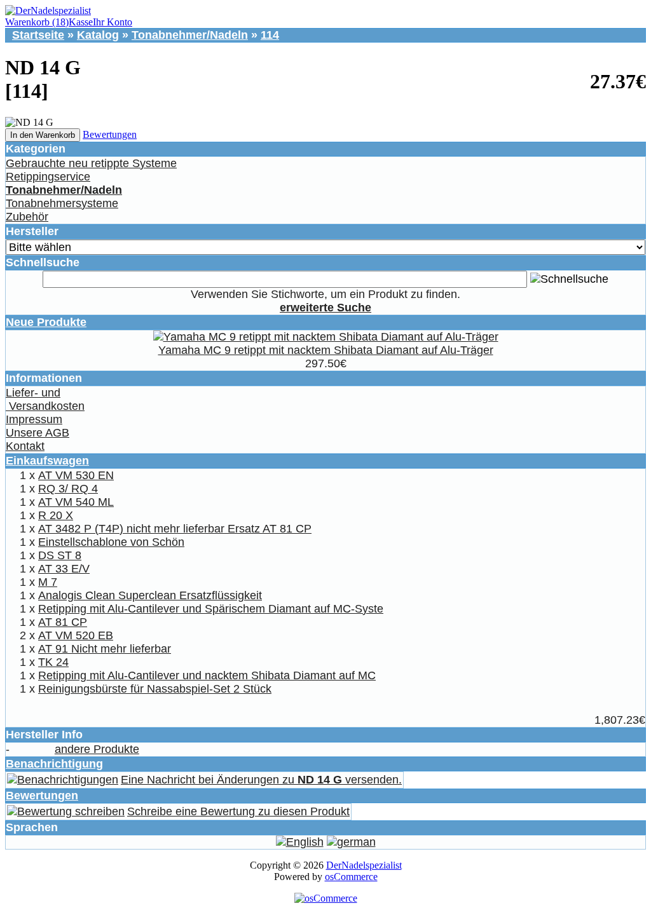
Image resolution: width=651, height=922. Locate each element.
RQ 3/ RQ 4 (68, 488)
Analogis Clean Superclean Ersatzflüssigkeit (150, 595)
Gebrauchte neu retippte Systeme (91, 163)
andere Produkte (97, 749)
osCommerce (351, 876)
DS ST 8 (59, 555)
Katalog (98, 35)
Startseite (38, 35)
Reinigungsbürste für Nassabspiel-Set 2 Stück (154, 688)
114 (270, 35)
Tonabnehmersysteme (62, 203)
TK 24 (53, 662)
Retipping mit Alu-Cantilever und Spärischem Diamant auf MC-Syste (210, 608)
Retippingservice (48, 176)
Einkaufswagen (47, 460)
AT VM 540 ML (76, 502)
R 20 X (55, 515)
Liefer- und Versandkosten (45, 399)
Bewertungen (110, 134)
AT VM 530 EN (76, 475)
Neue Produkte (46, 322)
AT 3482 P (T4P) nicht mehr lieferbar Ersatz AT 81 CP (175, 528)
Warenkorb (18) (37, 22)
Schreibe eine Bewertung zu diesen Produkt (238, 811)
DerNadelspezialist (364, 865)
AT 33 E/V (64, 568)
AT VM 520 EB (75, 635)
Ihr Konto (112, 22)
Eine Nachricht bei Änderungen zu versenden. (261, 779)
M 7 (47, 582)
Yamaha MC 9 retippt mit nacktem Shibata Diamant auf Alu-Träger (325, 350)
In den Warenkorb (42, 135)
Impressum (34, 419)
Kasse (81, 22)
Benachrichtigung (54, 763)
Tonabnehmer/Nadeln (190, 35)
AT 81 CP (62, 622)
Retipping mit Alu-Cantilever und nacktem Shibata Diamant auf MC (207, 675)
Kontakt (25, 446)
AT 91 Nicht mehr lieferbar (104, 648)
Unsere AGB (37, 432)
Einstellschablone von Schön (111, 542)
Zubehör (27, 216)
